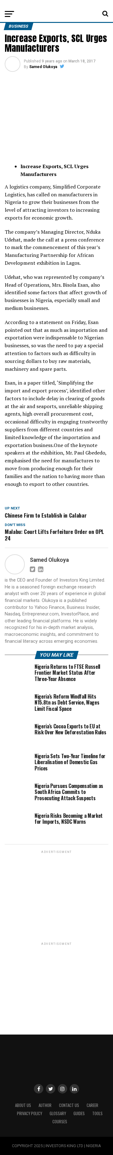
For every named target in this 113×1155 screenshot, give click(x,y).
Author (45, 1105)
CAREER (92, 1105)
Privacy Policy (29, 1113)
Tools (97, 1113)
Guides (79, 1113)
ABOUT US (23, 1105)
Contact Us (69, 1105)
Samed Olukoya (43, 67)
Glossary (58, 1113)
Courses (59, 1122)
